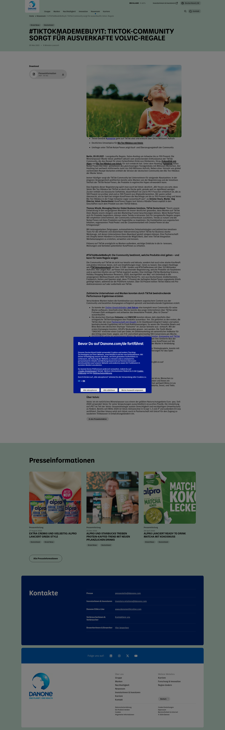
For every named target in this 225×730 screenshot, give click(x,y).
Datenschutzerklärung (102, 373)
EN (84, 381)
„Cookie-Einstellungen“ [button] (87, 371)
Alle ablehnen (109, 390)
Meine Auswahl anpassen (132, 390)
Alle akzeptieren (90, 390)
